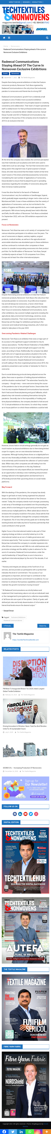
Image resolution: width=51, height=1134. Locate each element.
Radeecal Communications (13, 620)
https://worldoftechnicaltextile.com (25, 640)
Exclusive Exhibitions (18, 617)
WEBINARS (26, 2)
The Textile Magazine (28, 77)
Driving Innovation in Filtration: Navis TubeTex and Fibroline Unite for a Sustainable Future (24, 727)
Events (5, 73)
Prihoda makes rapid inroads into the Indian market (9, 626)
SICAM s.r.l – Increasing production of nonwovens (22, 768)
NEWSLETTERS (37, 2)
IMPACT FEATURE (14, 2)
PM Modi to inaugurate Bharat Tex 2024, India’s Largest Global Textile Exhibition (23, 690)
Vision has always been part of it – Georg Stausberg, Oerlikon (44, 626)
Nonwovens (15, 73)
